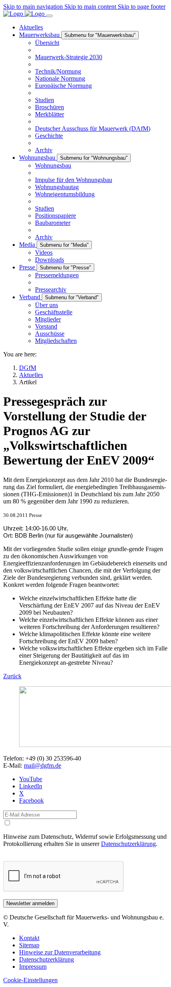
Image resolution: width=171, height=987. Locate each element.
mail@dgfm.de (42, 765)
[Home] (24, 13)
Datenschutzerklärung (128, 843)
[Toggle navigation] (49, 16)
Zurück (12, 676)
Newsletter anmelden (30, 903)
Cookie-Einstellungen (30, 980)
